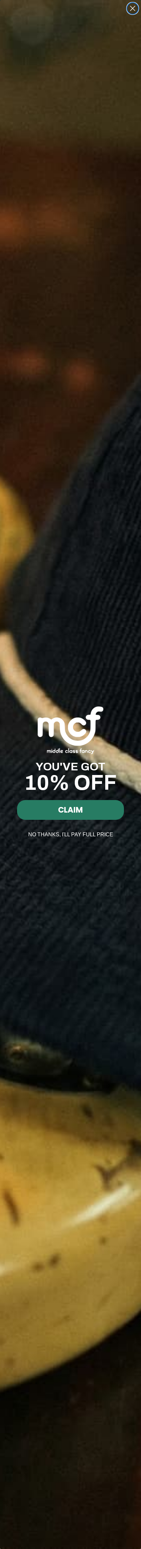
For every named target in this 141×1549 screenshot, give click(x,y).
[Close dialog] (132, 8)
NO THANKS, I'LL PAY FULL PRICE (70, 834)
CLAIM (70, 809)
